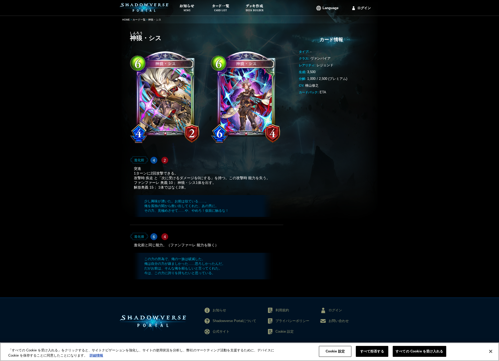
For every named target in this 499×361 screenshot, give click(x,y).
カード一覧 (139, 19)
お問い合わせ (339, 321)
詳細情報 (96, 355)
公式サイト (221, 331)
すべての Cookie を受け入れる (419, 351)
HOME (126, 19)
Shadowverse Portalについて (234, 321)
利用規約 (282, 310)
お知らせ (219, 310)
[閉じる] (490, 351)
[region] (249, 352)
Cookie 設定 (335, 351)
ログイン (364, 8)
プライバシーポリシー (292, 321)
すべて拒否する (372, 351)
